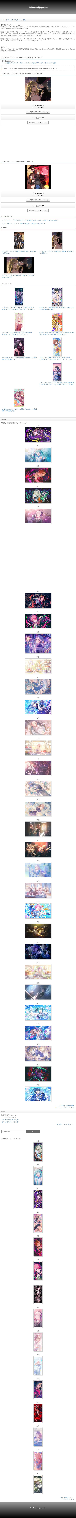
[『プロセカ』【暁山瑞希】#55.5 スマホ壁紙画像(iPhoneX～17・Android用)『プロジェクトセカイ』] (38, 1318)
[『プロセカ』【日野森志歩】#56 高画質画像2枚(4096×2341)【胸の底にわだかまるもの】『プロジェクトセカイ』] (38, 992)
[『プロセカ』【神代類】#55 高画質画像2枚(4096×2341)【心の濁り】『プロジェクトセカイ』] (38, 972)
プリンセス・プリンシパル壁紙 (46, 63)
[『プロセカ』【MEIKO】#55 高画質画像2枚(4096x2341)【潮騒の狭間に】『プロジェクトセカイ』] (38, 600)
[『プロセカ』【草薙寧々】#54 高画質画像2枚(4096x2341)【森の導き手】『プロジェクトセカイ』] (38, 495)
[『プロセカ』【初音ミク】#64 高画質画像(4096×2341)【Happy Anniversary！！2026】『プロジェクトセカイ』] (38, 455)
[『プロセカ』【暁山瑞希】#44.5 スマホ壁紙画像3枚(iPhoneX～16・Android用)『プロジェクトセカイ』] (38, 1294)
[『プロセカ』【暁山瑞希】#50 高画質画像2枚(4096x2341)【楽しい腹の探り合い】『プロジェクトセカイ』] (38, 890)
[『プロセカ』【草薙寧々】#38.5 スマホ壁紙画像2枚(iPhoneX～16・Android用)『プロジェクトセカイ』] (38, 1484)
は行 (2, 1122)
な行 (17, 1119)
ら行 (13, 1122)
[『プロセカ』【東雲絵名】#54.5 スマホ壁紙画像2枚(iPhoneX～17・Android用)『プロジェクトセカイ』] (38, 1199)
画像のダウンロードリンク (39, 112)
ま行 (6, 1122)
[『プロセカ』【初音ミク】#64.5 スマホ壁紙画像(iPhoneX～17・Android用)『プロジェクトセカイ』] (38, 1175)
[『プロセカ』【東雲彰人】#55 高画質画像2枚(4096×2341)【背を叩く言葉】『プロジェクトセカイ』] (38, 475)
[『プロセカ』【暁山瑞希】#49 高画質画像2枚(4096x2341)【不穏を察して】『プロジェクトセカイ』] (38, 768)
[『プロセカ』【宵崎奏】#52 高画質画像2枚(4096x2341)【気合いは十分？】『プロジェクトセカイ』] (38, 707)
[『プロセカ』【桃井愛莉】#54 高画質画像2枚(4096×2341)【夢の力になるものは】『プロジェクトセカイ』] (38, 621)
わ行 (17, 1122)
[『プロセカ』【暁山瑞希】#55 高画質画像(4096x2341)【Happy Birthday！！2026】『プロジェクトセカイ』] (38, 516)
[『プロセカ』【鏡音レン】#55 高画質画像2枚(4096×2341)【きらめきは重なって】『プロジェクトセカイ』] (38, 931)
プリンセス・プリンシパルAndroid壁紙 (23, 63)
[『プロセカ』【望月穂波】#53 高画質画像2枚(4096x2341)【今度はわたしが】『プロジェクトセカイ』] (38, 1033)
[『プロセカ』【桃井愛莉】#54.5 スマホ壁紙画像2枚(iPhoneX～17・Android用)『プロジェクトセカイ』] (38, 1270)
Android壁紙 (6, 63)
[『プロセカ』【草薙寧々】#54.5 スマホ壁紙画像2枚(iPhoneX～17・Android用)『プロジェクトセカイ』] (38, 1151)
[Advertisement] (38, 143)
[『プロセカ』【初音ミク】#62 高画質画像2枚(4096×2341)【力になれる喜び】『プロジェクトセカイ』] (38, 1012)
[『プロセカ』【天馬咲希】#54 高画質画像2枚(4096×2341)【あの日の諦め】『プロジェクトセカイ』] (38, 666)
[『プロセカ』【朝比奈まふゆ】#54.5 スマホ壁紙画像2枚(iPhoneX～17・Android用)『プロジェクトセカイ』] (38, 1437)
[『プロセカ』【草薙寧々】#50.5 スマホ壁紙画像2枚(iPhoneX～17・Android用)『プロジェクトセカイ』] (38, 1389)
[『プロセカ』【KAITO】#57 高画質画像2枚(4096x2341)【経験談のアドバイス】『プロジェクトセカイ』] (38, 788)
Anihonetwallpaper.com (38, 7)
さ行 (10, 1119)
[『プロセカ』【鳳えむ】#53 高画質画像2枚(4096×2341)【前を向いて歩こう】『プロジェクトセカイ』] (38, 910)
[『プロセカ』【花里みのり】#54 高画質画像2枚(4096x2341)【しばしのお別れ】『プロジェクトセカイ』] (38, 809)
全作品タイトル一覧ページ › (66, 1124)
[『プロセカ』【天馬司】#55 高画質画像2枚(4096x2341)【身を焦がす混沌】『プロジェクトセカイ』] (38, 849)
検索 (33, 1131)
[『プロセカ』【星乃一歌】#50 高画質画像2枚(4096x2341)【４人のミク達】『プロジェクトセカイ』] (38, 1094)
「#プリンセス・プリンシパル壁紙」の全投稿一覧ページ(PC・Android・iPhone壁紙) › (29, 220)
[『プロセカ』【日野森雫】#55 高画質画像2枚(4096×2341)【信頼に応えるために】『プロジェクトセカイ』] (38, 686)
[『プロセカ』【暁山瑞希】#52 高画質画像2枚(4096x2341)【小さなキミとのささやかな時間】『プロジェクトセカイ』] (38, 727)
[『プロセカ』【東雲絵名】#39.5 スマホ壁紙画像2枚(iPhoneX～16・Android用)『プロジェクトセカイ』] (38, 1342)
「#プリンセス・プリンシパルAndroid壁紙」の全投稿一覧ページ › (23, 223)
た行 (13, 1119)
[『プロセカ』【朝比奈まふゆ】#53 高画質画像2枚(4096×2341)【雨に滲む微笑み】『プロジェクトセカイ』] (38, 951)
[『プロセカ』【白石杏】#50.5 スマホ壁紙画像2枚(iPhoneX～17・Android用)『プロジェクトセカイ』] (38, 1413)
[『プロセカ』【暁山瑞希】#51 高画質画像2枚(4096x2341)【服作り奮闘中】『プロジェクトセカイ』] (38, 829)
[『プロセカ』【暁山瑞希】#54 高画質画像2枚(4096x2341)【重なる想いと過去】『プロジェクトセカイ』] (38, 747)
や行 (10, 1122)
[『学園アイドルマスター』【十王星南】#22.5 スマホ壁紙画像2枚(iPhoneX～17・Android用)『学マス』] (38, 1460)
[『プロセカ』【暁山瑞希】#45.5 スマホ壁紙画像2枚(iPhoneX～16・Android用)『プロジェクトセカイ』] (38, 1365)
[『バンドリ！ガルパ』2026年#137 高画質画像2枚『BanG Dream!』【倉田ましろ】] (38, 644)
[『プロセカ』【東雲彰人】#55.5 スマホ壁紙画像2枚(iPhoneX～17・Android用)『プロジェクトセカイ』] (38, 1246)
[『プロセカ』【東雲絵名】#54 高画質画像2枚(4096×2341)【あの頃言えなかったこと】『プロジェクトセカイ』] (38, 434)
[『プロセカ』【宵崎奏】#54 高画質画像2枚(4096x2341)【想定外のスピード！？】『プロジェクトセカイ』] (38, 870)
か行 (6, 1119)
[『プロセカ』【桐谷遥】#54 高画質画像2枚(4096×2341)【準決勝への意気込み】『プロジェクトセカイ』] (38, 1053)
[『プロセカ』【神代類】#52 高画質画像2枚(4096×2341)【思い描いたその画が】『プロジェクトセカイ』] (38, 1074)
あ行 (2, 1119)
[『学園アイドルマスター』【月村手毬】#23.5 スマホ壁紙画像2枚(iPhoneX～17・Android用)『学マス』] (38, 1223)
